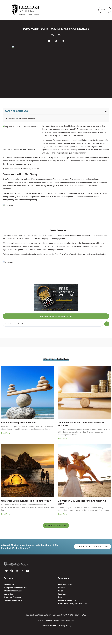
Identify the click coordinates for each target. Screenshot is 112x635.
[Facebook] (11, 570)
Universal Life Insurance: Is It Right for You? (26, 500)
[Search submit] (106, 323)
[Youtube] (27, 570)
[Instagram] (22, 570)
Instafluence (86, 235)
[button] (48, 41)
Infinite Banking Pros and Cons (18, 422)
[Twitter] (6, 570)
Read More (5, 433)
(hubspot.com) (8, 200)
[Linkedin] (17, 570)
